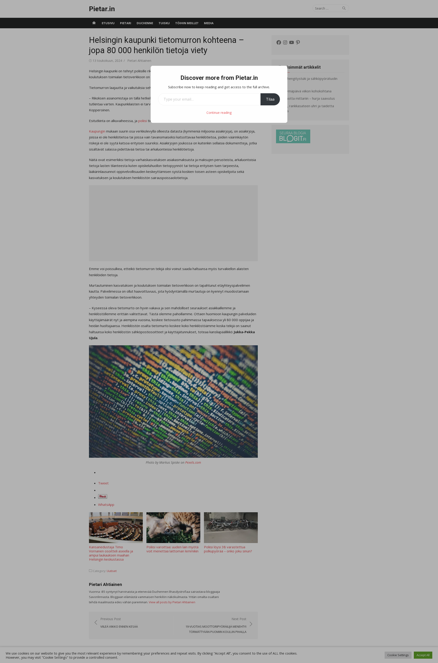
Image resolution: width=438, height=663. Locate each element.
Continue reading (219, 112)
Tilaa (270, 99)
